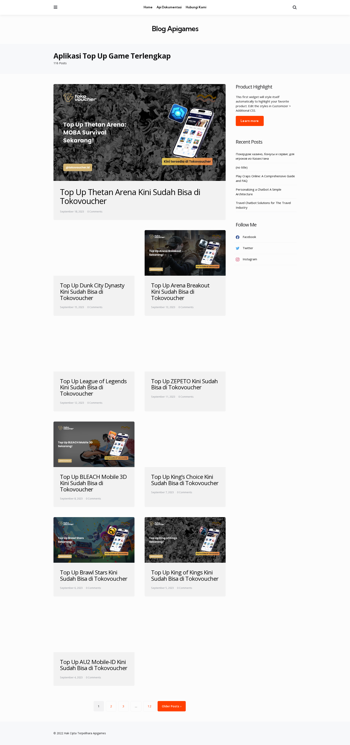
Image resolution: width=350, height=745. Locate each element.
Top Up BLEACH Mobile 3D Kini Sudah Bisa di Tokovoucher (93, 483)
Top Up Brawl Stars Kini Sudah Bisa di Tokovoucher (93, 575)
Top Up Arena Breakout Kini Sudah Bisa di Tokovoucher (180, 291)
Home (148, 7)
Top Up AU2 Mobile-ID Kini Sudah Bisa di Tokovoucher (93, 665)
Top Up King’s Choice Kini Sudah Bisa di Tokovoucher (184, 480)
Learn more (250, 121)
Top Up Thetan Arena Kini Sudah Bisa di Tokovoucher (130, 196)
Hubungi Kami (196, 7)
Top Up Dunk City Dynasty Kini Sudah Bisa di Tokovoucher (92, 291)
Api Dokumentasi (169, 7)
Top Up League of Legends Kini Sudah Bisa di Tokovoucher (93, 387)
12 (149, 706)
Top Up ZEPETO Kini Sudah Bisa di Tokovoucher (184, 384)
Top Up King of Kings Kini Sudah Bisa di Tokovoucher (184, 575)
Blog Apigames (175, 28)
